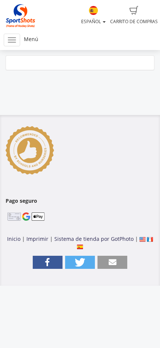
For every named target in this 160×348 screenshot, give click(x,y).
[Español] (80, 246)
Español (91, 21)
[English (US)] (142, 238)
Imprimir (37, 238)
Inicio (13, 238)
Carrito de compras (134, 21)
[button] (48, 262)
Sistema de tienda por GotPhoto (94, 238)
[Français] (150, 238)
